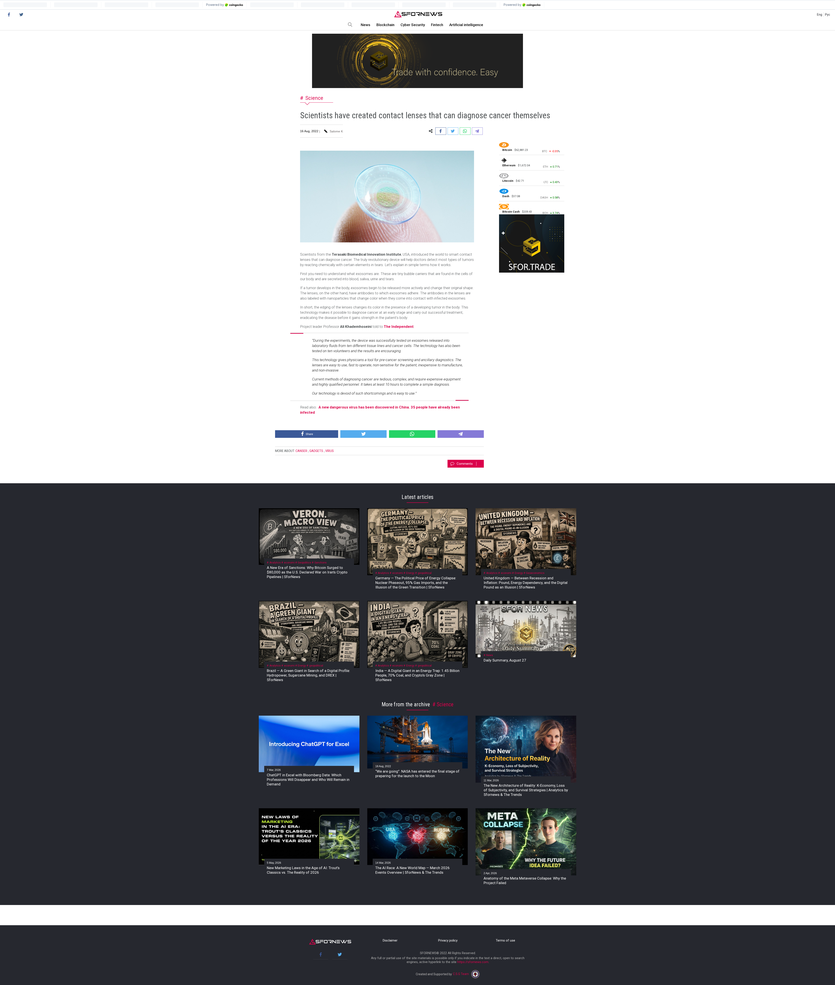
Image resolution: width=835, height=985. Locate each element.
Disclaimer (390, 940)
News (365, 25)
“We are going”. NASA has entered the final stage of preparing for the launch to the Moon (417, 773)
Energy (410, 573)
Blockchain (385, 25)
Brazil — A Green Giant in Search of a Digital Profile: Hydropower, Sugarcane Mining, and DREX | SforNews (308, 675)
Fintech (437, 25)
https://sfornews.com (472, 962)
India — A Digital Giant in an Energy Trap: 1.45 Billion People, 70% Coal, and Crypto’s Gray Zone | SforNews (417, 675)
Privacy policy (448, 940)
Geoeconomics (535, 573)
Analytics (275, 562)
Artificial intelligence (466, 25)
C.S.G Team (461, 974)
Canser (301, 451)
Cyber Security (413, 25)
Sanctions (320, 562)
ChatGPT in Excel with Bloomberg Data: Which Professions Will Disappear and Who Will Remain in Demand (308, 779)
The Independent (399, 326)
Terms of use (505, 940)
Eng (819, 14)
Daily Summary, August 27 (505, 660)
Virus (329, 451)
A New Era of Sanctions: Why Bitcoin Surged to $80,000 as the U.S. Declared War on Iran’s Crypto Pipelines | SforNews (307, 572)
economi (289, 562)
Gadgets (316, 451)
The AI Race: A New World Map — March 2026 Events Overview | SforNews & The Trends (412, 870)
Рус (827, 14)
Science (314, 98)
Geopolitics (304, 562)
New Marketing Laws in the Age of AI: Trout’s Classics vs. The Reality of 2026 (303, 870)
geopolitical (425, 573)
